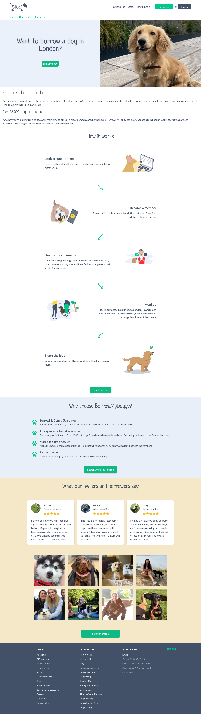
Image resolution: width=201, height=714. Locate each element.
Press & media (44, 663)
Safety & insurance (89, 685)
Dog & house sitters (90, 703)
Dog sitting (85, 676)
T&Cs (39, 672)
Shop (39, 681)
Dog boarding (86, 698)
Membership (86, 659)
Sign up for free (100, 633)
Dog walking (86, 707)
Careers (40, 694)
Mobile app (42, 698)
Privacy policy (43, 668)
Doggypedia (25, 17)
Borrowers (40, 17)
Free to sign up (100, 389)
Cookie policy (43, 703)
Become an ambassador (48, 689)
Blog (82, 663)
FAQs (125, 654)
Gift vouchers (43, 659)
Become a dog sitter (90, 668)
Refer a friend (43, 685)
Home (13, 17)
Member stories (44, 676)
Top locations (86, 681)
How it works (86, 654)
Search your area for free (100, 469)
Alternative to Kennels (91, 694)
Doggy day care (87, 672)
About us (41, 654)
